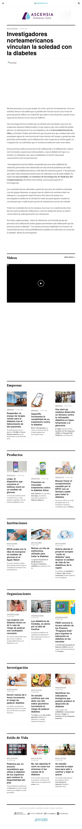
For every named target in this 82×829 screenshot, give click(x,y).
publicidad (39, 808)
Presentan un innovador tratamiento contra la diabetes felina (40, 486)
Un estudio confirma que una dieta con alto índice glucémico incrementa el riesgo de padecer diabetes (40, 703)
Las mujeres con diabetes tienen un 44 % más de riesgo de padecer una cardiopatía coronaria (16, 626)
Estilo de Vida (12, 758)
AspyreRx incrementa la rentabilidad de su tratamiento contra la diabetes (40, 419)
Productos (11, 475)
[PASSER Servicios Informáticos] (41, 820)
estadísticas (59, 808)
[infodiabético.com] (41, 3)
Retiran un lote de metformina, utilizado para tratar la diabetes (40, 552)
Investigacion (12, 689)
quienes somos (24, 808)
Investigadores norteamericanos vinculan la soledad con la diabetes (39, 43)
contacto (52, 808)
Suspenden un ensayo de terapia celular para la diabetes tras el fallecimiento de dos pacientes (16, 420)
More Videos (68, 257)
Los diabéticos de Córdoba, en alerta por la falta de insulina (40, 625)
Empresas (10, 409)
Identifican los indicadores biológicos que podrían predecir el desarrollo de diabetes (65, 699)
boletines (32, 808)
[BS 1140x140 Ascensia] (41, 16)
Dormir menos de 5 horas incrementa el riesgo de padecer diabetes (16, 698)
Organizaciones (13, 614)
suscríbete (46, 808)
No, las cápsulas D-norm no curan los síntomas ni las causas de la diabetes (41, 769)
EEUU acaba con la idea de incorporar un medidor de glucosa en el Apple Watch (16, 554)
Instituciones (12, 543)
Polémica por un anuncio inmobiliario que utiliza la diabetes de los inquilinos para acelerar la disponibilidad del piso (16, 773)
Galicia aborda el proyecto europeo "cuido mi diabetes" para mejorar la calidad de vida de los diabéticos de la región (64, 558)
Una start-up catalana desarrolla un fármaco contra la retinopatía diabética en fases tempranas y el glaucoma (65, 417)
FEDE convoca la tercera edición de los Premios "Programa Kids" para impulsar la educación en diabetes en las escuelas (64, 632)
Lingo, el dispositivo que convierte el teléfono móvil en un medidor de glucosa (16, 485)
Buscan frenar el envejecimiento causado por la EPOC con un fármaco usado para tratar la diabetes (63, 488)
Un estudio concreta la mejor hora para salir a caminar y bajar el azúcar (64, 769)
